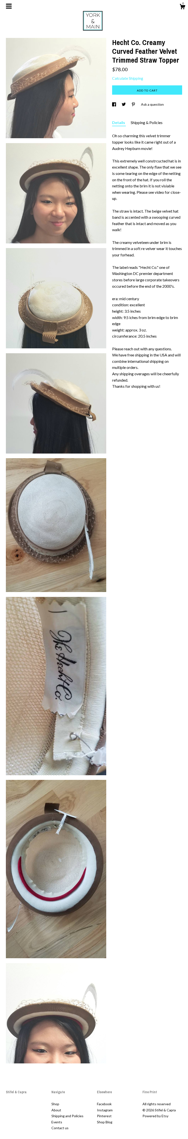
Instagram (105, 1110)
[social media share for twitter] (124, 104)
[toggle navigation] (9, 6)
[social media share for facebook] (114, 104)
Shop (55, 1104)
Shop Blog (104, 1122)
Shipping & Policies (147, 122)
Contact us (60, 1128)
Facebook (104, 1104)
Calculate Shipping (127, 78)
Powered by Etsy (155, 1116)
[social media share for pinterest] (133, 104)
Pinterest (104, 1116)
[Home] (94, 20)
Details (119, 122)
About (56, 1110)
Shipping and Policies (67, 1116)
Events (56, 1122)
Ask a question (152, 104)
